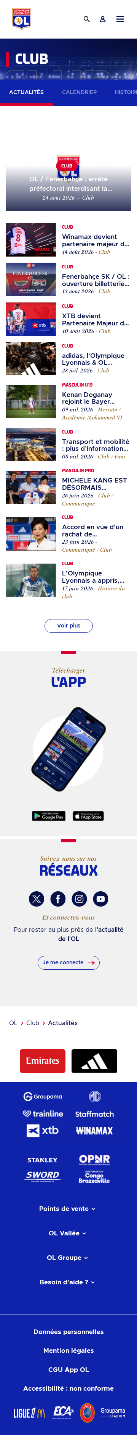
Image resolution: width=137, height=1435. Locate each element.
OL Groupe (64, 1258)
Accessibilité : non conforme (68, 1388)
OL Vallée (64, 1233)
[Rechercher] (87, 19)
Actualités (26, 92)
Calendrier (79, 92)
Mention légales (68, 1350)
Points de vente (64, 1209)
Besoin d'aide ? (64, 1282)
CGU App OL (68, 1370)
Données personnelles (68, 1332)
